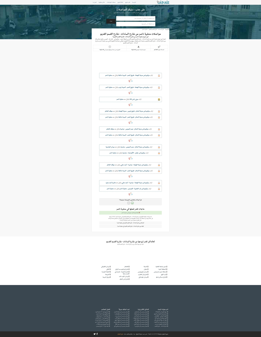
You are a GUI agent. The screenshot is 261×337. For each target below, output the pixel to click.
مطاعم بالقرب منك (128, 334)
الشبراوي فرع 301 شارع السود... (102, 312)
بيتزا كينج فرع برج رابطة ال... (102, 324)
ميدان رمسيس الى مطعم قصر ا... (121, 314)
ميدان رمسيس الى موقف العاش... (140, 320)
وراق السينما (106, 277)
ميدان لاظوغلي (105, 267)
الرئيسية (134, 2)
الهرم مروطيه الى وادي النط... (160, 318)
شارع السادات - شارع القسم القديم (156, 29)
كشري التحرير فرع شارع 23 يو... (102, 322)
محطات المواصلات (111, 2)
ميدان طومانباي (143, 277)
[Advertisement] (130, 63)
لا (128, 203)
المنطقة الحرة (162, 269)
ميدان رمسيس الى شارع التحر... (140, 316)
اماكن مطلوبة (102, 2)
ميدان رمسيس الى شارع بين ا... (140, 326)
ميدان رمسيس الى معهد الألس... (121, 318)
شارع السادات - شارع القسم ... (160, 326)
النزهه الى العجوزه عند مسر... (160, 324)
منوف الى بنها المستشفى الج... (160, 320)
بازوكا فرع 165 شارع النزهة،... (102, 316)
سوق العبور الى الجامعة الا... (161, 312)
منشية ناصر (144, 29)
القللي (107, 269)
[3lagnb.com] (161, 2)
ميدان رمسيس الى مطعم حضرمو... (120, 322)
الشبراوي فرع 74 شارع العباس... (102, 318)
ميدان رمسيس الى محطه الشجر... (120, 312)
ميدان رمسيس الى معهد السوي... (121, 320)
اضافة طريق (120, 2)
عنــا (134, 334)
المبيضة (107, 274)
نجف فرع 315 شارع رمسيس (102, 326)
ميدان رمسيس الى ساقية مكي (141, 322)
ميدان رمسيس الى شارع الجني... (140, 324)
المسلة (145, 267)
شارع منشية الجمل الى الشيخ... (160, 314)
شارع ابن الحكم (124, 279)
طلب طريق (127, 2)
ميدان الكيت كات (123, 276)
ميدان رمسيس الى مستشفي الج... (121, 326)
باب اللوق (163, 274)
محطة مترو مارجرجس (160, 272)
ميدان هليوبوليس (142, 272)
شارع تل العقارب (142, 274)
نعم (132, 203)
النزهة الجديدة (105, 272)
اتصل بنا (95, 2)
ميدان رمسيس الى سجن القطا (121, 324)
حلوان (145, 269)
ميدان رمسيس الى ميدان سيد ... (121, 316)
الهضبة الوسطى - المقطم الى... (160, 316)
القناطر (126, 267)
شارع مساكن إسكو (161, 277)
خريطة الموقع (139, 334)
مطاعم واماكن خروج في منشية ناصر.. (129, 213)
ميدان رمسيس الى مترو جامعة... (140, 314)
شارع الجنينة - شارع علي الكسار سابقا (122, 273)
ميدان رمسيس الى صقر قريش (140, 312)
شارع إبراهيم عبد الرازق (121, 269)
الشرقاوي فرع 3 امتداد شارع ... (102, 314)
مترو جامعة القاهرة (161, 267)
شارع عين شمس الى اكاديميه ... (160, 322)
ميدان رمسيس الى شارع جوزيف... (140, 318)
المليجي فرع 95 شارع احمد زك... (102, 320)
